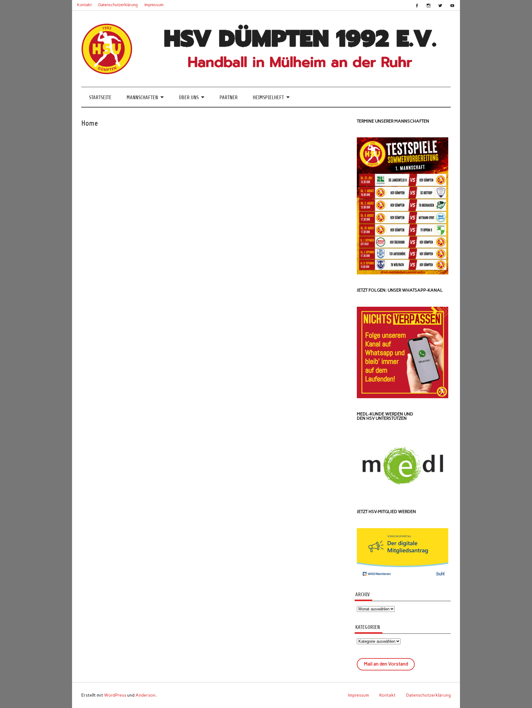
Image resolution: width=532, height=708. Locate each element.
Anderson (145, 695)
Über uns (189, 97)
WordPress (115, 695)
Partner (229, 97)
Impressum (153, 4)
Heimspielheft (268, 97)
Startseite (100, 97)
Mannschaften (142, 97)
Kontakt (84, 4)
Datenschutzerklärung (118, 4)
